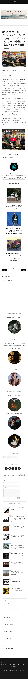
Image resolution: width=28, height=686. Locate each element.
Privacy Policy (6, 603)
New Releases (7, 614)
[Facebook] (6, 468)
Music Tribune (6, 48)
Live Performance (10, 157)
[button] (14, 2)
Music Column (7, 638)
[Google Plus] (12, 468)
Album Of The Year (8, 648)
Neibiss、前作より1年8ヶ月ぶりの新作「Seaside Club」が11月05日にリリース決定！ (14, 207)
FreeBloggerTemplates (18, 676)
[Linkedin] (16, 468)
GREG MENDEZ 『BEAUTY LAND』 (14, 413)
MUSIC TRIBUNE (15, 670)
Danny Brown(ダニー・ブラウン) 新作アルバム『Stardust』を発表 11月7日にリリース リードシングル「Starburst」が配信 (14, 231)
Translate (12, 458)
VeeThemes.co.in (8, 676)
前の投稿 (23, 270)
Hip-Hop (14, 29)
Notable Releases (8, 624)
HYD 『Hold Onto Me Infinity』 (14, 431)
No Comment (21, 48)
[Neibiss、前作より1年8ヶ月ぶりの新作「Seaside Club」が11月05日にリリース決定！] (14, 195)
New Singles (6, 617)
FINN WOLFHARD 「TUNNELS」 (14, 317)
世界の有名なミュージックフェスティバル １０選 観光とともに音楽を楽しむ (18, 573)
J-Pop (4, 627)
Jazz (4, 634)
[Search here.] (14, 7)
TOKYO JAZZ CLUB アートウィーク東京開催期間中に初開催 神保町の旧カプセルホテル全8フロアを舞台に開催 (14, 346)
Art (4, 641)
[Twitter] (9, 468)
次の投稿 (4, 270)
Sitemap (4, 600)
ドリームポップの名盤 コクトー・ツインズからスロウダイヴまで (18, 590)
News (4, 621)
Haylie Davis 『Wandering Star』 (14, 395)
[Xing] (19, 468)
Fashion (5, 645)
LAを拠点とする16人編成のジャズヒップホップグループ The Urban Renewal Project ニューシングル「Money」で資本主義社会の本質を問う (14, 257)
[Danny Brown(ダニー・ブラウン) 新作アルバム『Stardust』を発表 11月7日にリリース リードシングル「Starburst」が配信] (14, 219)
